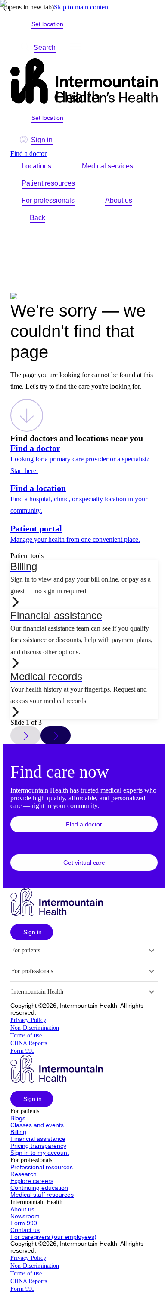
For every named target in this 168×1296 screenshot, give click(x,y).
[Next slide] (55, 735)
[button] (84, 824)
